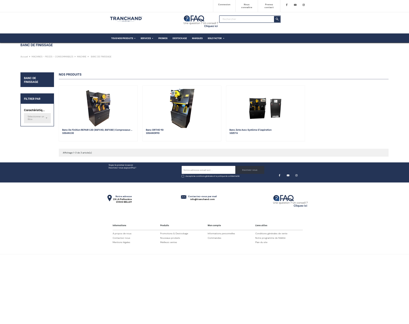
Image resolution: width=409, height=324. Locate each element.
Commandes (214, 238)
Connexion (224, 4)
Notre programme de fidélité (270, 238)
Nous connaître (246, 6)
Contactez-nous (121, 238)
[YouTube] (295, 4)
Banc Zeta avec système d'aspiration (250, 129)
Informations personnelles (221, 233)
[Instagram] (303, 4)
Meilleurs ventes (168, 242)
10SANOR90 (152, 132)
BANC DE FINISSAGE (31, 80)
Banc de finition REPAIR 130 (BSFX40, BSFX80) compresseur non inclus (96, 129)
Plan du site (261, 242)
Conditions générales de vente (271, 233)
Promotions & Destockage (174, 233)
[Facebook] (286, 4)
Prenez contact (269, 6)
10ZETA (233, 132)
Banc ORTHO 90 (154, 129)
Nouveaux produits (170, 238)
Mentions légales (121, 242)
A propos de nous (122, 233)
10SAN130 (68, 132)
